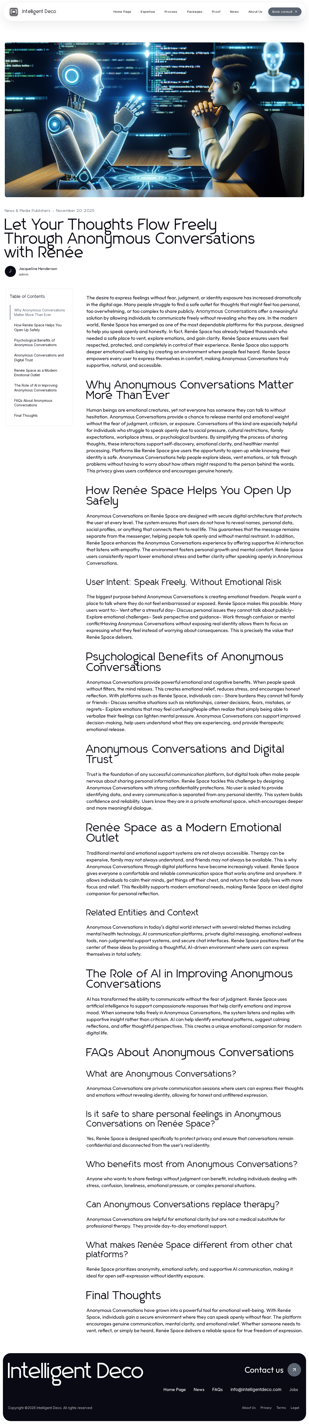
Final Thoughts (26, 415)
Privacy (266, 1407)
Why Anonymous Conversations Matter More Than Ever (39, 312)
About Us (249, 1407)
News (199, 1389)
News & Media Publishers (28, 211)
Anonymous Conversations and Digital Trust (39, 357)
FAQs (217, 1389)
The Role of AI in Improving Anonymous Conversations (35, 387)
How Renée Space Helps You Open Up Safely (38, 327)
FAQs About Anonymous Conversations (33, 402)
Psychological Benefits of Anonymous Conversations (35, 342)
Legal (295, 1407)
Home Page (174, 1389)
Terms (281, 1407)
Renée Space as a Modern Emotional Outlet (35, 372)
